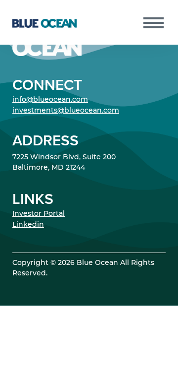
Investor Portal (38, 214)
